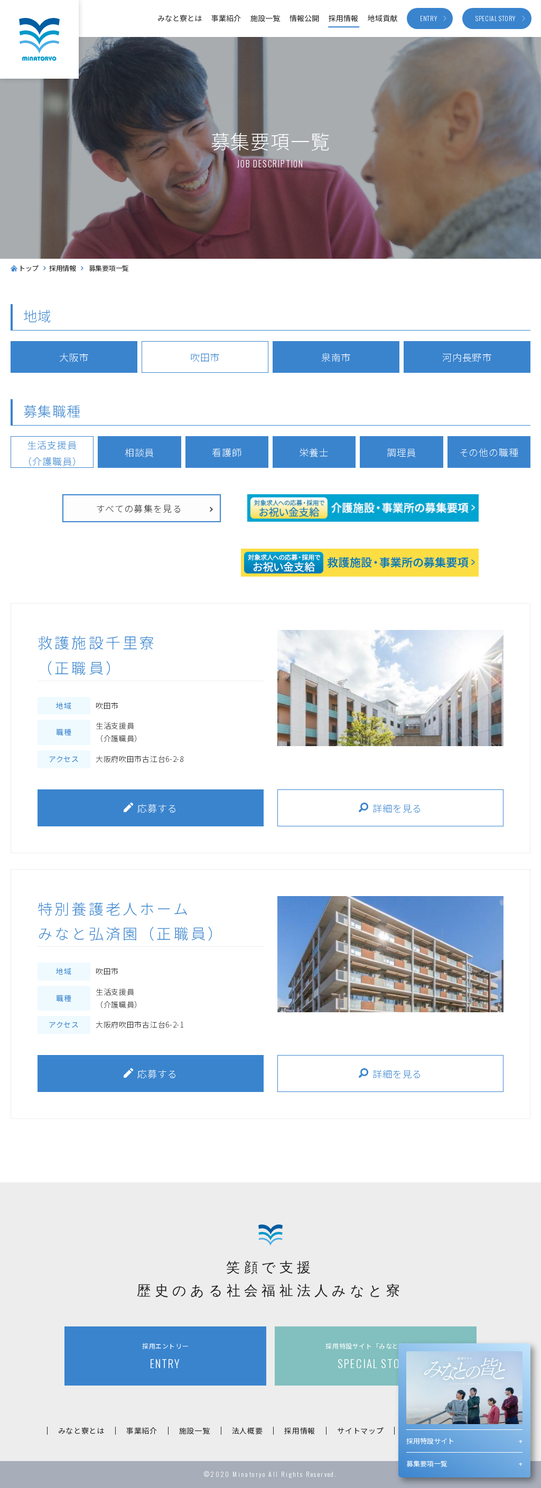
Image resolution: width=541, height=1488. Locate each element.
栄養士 (314, 452)
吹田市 (205, 357)
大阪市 (74, 357)
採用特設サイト (430, 1441)
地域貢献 (382, 18)
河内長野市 (467, 357)
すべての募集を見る (139, 508)
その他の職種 (489, 452)
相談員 (140, 452)
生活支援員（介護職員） (52, 453)
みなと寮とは (179, 18)
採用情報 (343, 18)
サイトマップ (360, 1430)
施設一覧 (265, 18)
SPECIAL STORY (375, 1356)
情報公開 (304, 18)
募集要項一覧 (426, 1463)
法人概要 (247, 1430)
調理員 (402, 452)
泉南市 (336, 357)
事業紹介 (226, 18)
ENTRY (165, 1356)
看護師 (227, 452)
